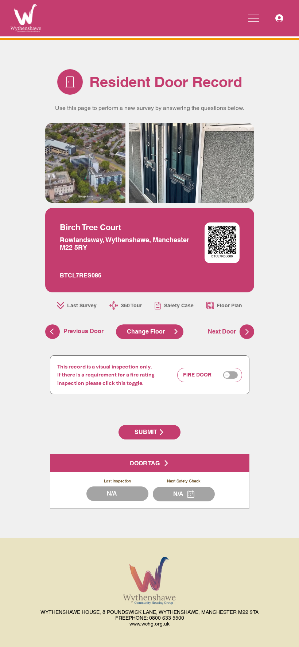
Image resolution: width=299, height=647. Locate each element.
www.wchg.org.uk (149, 624)
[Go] (247, 331)
